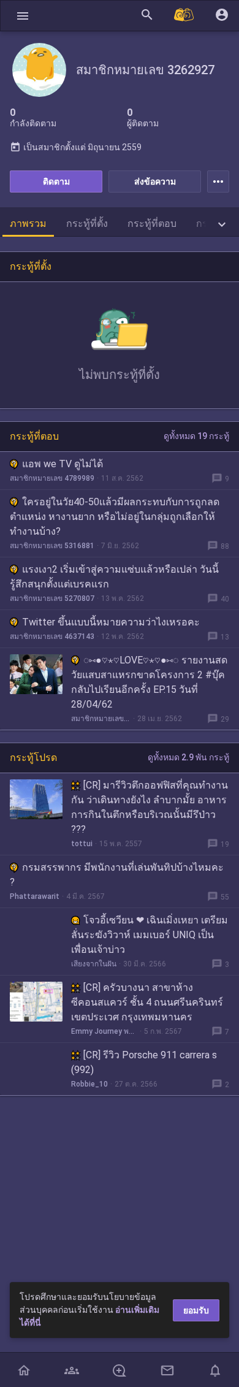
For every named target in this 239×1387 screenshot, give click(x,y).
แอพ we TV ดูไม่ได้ (62, 464)
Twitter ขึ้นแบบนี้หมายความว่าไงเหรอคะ (111, 622)
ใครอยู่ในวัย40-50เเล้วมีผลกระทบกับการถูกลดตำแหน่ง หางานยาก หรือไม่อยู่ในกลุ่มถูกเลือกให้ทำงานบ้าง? (114, 516)
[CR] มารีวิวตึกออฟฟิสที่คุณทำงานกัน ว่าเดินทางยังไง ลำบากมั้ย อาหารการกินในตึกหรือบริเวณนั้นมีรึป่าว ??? (149, 807)
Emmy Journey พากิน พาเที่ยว (104, 1031)
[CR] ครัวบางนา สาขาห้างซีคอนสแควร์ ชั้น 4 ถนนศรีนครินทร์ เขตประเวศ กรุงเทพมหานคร (147, 1002)
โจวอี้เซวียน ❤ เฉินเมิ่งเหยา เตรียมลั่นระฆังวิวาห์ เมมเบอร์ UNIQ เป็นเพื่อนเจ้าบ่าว (149, 934)
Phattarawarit (34, 896)
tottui (82, 843)
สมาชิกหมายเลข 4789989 (52, 478)
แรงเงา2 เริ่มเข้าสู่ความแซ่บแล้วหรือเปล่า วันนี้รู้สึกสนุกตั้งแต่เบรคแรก (114, 577)
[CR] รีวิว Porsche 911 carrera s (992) (144, 1062)
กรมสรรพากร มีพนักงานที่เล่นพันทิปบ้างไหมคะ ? (117, 875)
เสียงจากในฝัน (93, 964)
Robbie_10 (89, 1084)
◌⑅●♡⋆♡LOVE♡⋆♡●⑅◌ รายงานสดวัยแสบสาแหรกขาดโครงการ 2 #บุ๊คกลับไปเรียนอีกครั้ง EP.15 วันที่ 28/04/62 (149, 682)
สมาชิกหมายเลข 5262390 (101, 718)
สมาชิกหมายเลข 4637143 (52, 636)
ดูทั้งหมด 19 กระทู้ (196, 436)
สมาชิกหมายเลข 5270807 (52, 598)
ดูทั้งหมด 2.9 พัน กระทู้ (188, 757)
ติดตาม (56, 181)
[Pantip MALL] (184, 16)
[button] (23, 16)
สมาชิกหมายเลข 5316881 (52, 545)
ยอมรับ (196, 1310)
